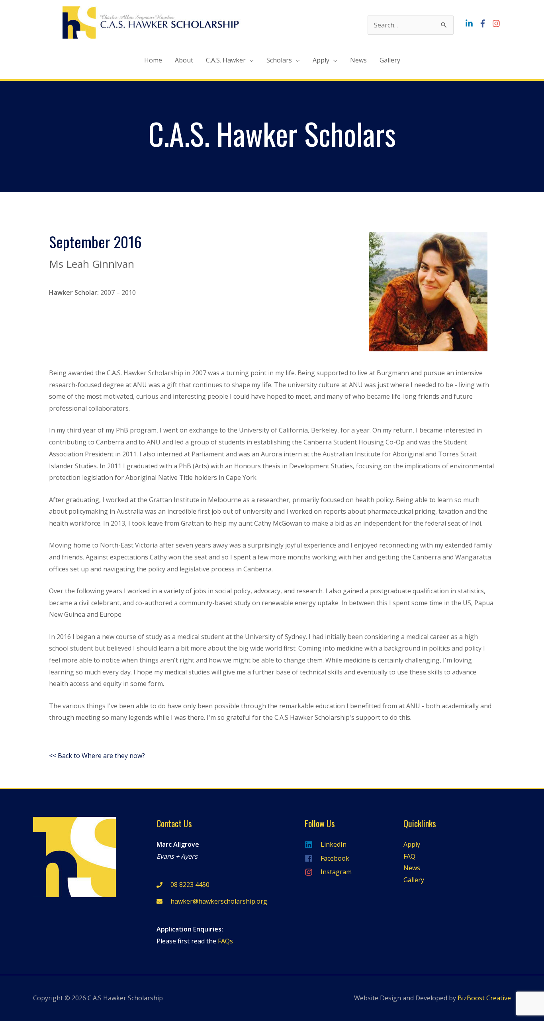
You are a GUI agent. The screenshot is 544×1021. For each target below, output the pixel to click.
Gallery (390, 60)
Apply (321, 60)
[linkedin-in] (471, 23)
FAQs (225, 941)
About (184, 60)
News (358, 60)
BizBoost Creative (484, 998)
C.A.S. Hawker (226, 60)
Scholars (279, 60)
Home (153, 60)
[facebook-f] (485, 23)
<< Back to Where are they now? (97, 755)
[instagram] (497, 23)
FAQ (409, 856)
